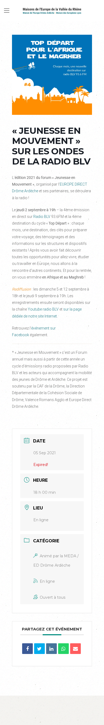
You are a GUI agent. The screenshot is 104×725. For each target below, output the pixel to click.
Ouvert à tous (52, 597)
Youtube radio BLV (43, 309)
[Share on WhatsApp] (63, 648)
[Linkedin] (51, 648)
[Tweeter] (39, 648)
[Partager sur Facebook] (27, 648)
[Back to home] (52, 10)
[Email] (75, 648)
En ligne (47, 581)
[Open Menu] (6, 10)
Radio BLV (41, 216)
